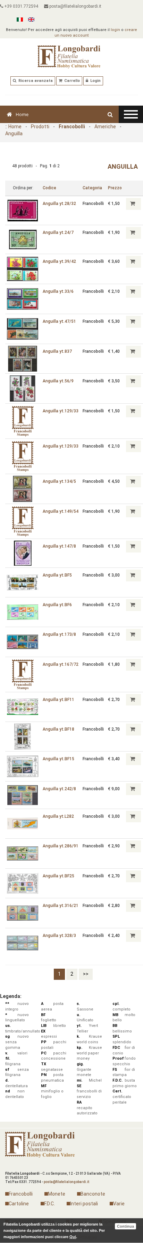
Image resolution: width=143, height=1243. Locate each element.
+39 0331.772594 (20, 6)
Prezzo (115, 187)
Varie (119, 1203)
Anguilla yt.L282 (58, 816)
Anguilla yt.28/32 (59, 203)
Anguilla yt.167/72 (60, 664)
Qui (72, 1237)
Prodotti (40, 126)
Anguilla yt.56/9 (58, 381)
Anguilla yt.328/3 (59, 935)
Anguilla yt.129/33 (60, 411)
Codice (49, 187)
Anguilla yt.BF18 (58, 729)
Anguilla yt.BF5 (57, 575)
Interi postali (84, 1203)
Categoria (92, 187)
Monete (56, 1194)
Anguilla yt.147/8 (59, 546)
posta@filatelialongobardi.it (74, 6)
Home (22, 114)
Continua (125, 1226)
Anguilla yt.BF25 (58, 876)
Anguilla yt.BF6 (57, 604)
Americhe (105, 126)
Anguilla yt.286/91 (60, 846)
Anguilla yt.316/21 (60, 905)
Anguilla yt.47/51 (59, 321)
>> (86, 974)
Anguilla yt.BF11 (58, 699)
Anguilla (14, 133)
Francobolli (72, 126)
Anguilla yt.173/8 (59, 634)
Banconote (93, 1194)
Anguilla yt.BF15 (58, 758)
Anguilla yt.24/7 (58, 232)
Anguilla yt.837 (57, 351)
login (115, 30)
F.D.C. (49, 1203)
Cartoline (19, 1203)
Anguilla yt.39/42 (59, 261)
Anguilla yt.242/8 (59, 788)
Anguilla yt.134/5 (59, 481)
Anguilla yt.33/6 (58, 291)
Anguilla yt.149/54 (60, 511)
